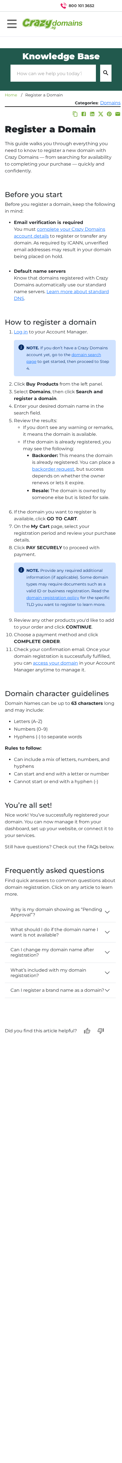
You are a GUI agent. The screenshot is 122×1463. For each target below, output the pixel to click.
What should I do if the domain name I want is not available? (54, 932)
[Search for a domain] (106, 5)
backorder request (53, 469)
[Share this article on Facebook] (84, 114)
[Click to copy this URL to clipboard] (75, 114)
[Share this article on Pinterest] (109, 114)
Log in (21, 332)
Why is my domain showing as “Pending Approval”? (56, 912)
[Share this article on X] (101, 114)
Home (11, 95)
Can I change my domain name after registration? (52, 952)
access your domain (55, 663)
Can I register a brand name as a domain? (57, 990)
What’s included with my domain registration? (48, 972)
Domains (110, 102)
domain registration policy (52, 597)
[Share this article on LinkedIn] (92, 114)
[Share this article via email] (118, 114)
